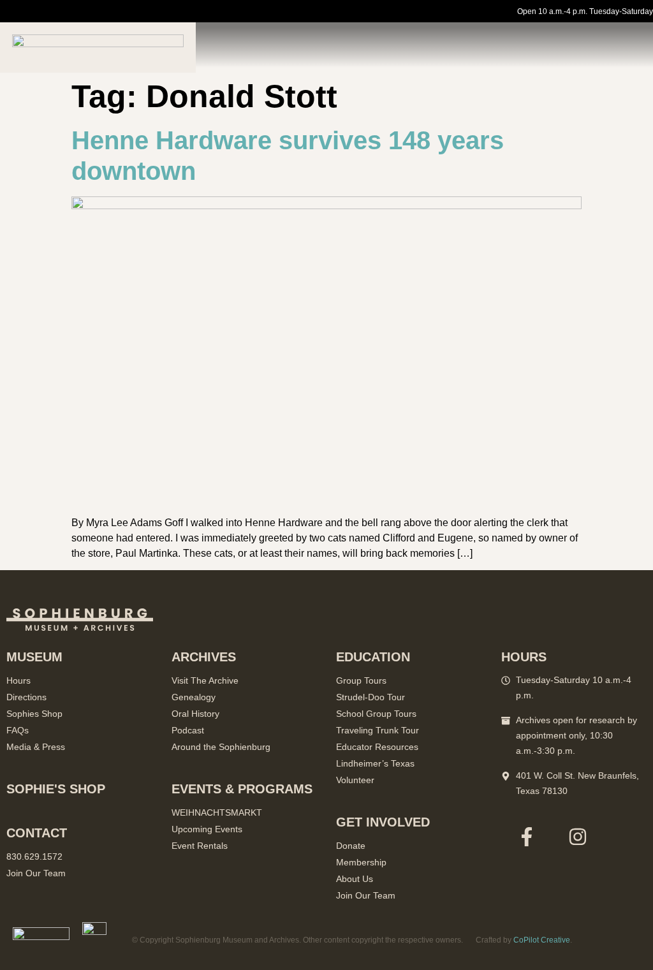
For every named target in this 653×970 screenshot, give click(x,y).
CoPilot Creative (541, 940)
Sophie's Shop (55, 789)
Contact (36, 833)
